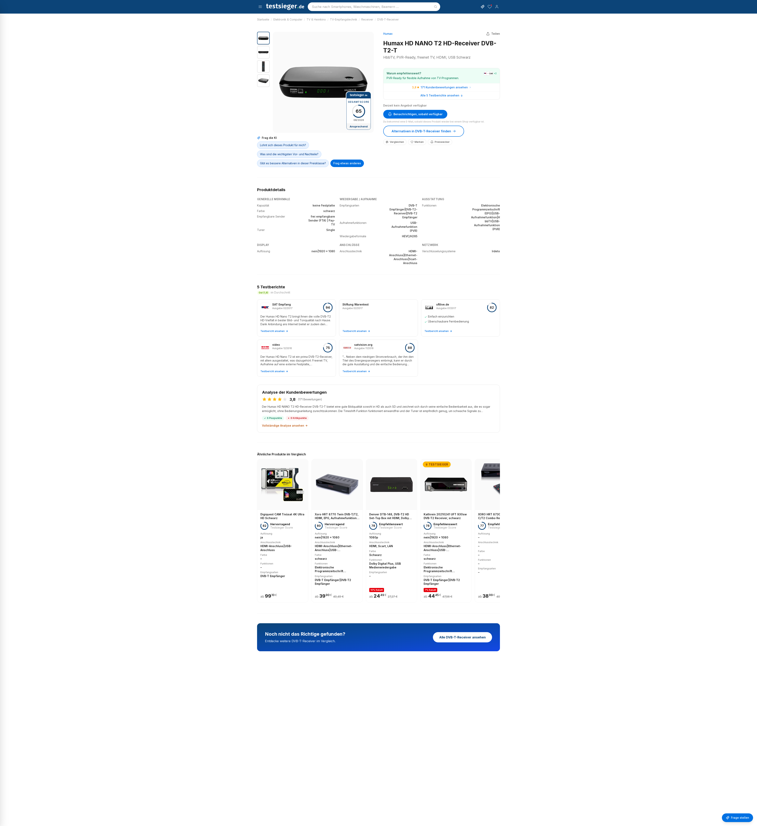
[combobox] (374, 6)
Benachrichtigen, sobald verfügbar (418, 114)
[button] (323, 82)
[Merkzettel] (490, 7)
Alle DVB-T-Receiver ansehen (462, 637)
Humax (387, 33)
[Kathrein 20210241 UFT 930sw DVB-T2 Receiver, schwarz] (445, 530)
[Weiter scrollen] (498, 528)
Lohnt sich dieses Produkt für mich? (283, 145)
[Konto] (497, 7)
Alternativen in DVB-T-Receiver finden (421, 131)
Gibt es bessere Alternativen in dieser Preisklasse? (293, 163)
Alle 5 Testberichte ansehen (439, 95)
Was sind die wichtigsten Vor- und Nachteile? (289, 154)
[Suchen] (435, 6)
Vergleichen (397, 141)
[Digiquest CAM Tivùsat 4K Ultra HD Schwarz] (282, 530)
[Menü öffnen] (260, 7)
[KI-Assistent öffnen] (482, 7)
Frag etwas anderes (347, 163)
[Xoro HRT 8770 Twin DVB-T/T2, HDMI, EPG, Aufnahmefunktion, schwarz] (337, 530)
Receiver (367, 19)
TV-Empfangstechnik (343, 19)
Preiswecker (442, 141)
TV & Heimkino (316, 19)
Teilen (495, 33)
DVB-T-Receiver (388, 19)
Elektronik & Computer (287, 19)
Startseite (263, 19)
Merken (419, 141)
